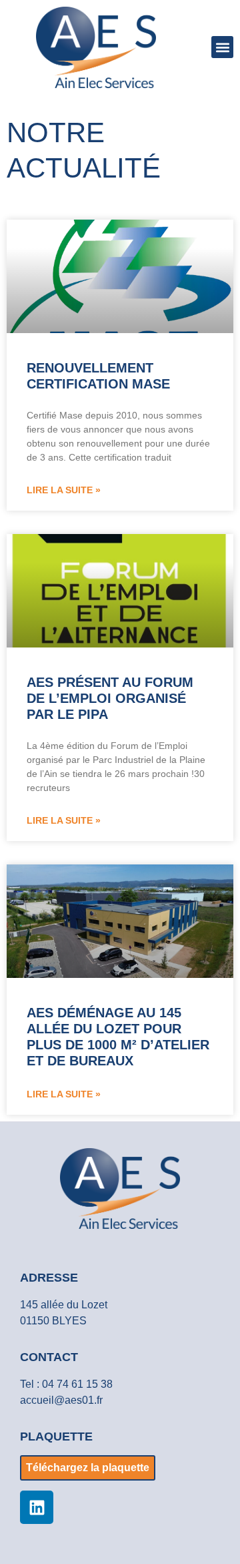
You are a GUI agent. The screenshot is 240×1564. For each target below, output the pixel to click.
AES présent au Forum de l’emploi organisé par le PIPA (110, 698)
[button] (222, 47)
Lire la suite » (64, 490)
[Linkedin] (36, 1507)
